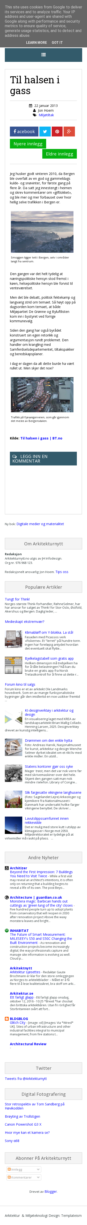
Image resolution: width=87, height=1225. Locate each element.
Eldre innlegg (59, 154)
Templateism (71, 1215)
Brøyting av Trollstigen (22, 1116)
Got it (57, 43)
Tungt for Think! (17, 599)
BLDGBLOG (19, 1018)
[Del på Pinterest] (57, 131)
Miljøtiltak (46, 115)
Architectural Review (28, 1044)
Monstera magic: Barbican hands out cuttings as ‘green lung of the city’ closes (42, 903)
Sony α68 (12, 1140)
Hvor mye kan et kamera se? (27, 1132)
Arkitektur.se (21, 993)
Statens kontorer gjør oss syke (49, 766)
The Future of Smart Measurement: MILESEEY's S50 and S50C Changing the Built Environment (41, 938)
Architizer (18, 868)
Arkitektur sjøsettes (25, 972)
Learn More (36, 43)
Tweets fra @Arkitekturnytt (26, 1078)
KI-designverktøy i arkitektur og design (49, 712)
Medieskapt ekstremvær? (24, 621)
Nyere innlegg (28, 144)
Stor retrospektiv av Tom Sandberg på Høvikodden (35, 1106)
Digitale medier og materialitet (40, 524)
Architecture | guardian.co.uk (36, 897)
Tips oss (61, 571)
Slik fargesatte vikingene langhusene (53, 792)
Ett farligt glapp (22, 997)
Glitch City (18, 1022)
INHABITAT (19, 930)
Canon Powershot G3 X (23, 1124)
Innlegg (16, 1169)
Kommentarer (21, 1177)
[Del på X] (45, 131)
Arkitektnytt (21, 968)
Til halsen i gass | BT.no (41, 438)
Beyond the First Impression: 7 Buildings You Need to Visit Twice (41, 874)
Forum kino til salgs (20, 684)
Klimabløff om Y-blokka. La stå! (49, 632)
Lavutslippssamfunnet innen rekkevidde (47, 820)
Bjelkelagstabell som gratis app (49, 658)
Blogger (50, 1191)
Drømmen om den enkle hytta (48, 740)
